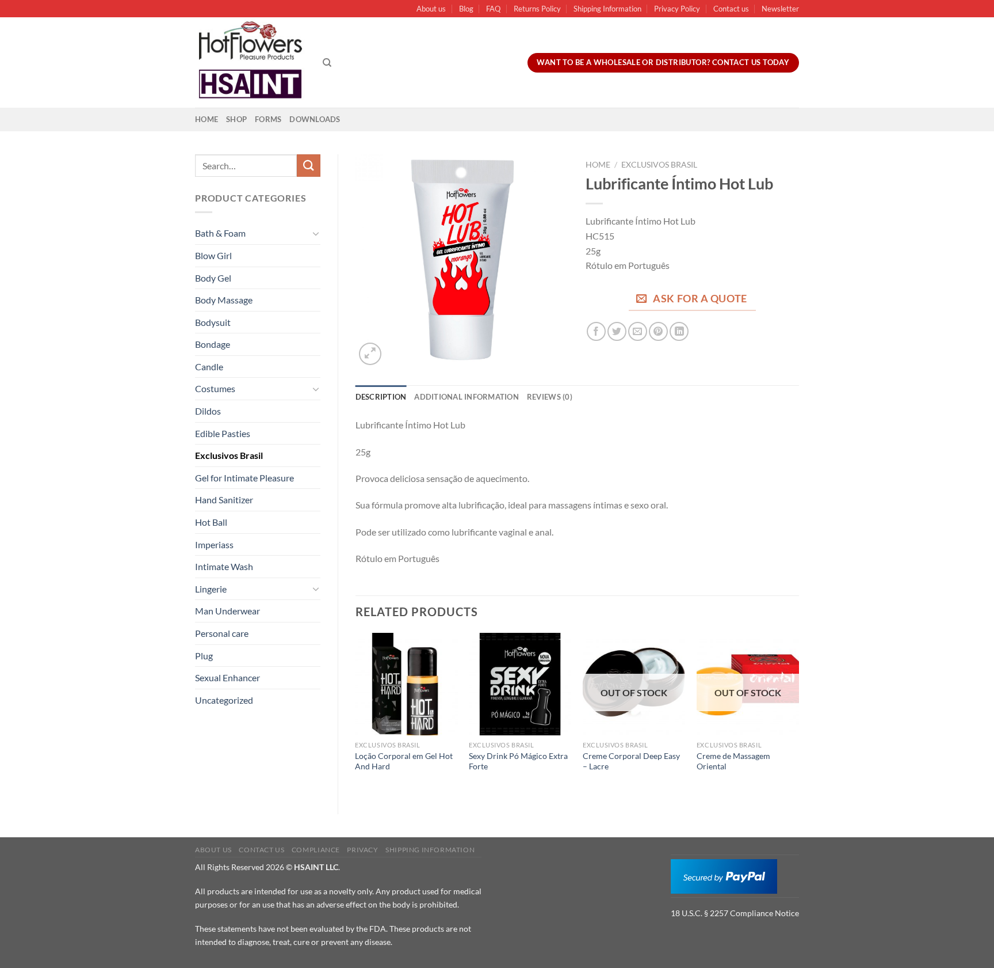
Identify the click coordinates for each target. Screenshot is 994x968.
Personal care (221, 633)
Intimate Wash (224, 566)
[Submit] (308, 165)
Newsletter (780, 8)
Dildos (208, 410)
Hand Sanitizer (224, 499)
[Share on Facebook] (596, 331)
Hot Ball (211, 522)
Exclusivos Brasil (229, 455)
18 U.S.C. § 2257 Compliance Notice (735, 913)
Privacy (362, 849)
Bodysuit (213, 322)
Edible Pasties (222, 433)
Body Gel (213, 277)
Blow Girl (213, 255)
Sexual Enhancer (227, 677)
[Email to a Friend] (637, 331)
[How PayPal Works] (724, 875)
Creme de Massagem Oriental (733, 761)
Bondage (212, 344)
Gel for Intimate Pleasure (244, 477)
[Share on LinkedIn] (679, 331)
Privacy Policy (677, 8)
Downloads (314, 119)
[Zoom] (370, 354)
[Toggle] (315, 233)
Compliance (316, 849)
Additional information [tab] (466, 396)
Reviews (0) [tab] (549, 396)
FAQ (493, 8)
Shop (236, 119)
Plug (204, 655)
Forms (268, 119)
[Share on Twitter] (616, 331)
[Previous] (356, 714)
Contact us (731, 8)
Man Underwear (227, 610)
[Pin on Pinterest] (658, 331)
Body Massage (224, 299)
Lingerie (211, 588)
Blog (466, 8)
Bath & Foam (220, 232)
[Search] (327, 63)
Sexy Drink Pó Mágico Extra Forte (518, 761)
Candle (209, 366)
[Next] (798, 714)
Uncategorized (224, 699)
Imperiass (214, 544)
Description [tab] (381, 396)
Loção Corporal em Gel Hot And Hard (404, 761)
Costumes (215, 388)
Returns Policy (537, 8)
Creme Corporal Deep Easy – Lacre (631, 761)
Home (206, 119)
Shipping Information (607, 8)
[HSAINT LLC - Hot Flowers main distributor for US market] (250, 62)
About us (431, 8)
